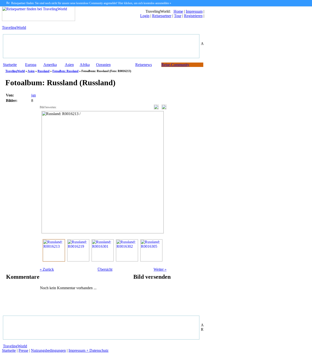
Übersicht (105, 269)
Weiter (160, 269)
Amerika (50, 65)
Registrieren (193, 16)
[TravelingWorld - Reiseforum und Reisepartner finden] (38, 20)
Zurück (47, 269)
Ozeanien (103, 65)
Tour (177, 16)
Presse (23, 350)
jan (33, 95)
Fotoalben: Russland (65, 71)
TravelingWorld (14, 27)
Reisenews (143, 65)
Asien (69, 65)
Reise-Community (175, 65)
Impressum (194, 11)
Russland (43, 71)
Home (178, 11)
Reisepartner (161, 16)
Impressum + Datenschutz (88, 350)
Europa (30, 65)
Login (144, 16)
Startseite (10, 65)
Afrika (85, 65)
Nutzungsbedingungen (48, 350)
